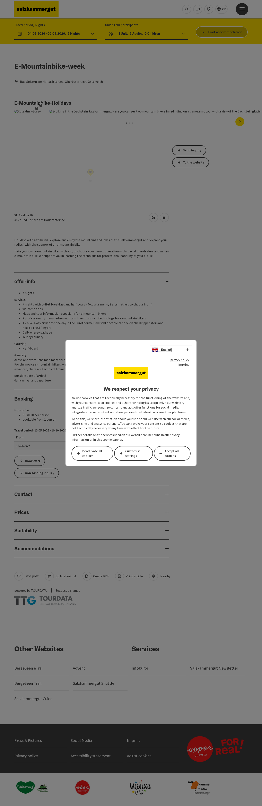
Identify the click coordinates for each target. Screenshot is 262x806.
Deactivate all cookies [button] (92, 453)
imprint (183, 364)
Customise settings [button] (133, 453)
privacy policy (179, 360)
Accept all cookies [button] (172, 453)
